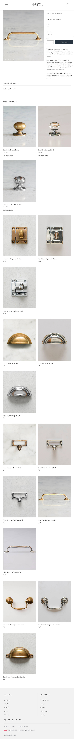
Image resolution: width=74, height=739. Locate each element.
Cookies (6, 726)
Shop (48, 13)
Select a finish (50, 32)
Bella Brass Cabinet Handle (47, 520)
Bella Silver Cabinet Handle (12, 572)
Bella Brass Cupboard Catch (12, 259)
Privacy (13, 726)
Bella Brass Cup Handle (10, 363)
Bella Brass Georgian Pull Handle (14, 625)
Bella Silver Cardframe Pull (47, 468)
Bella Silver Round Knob (46, 150)
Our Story (7, 700)
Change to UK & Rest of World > (27, 730)
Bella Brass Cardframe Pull (12, 468)
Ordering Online (44, 700)
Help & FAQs (44, 711)
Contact (42, 715)
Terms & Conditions (23, 726)
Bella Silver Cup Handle (45, 363)
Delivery (42, 704)
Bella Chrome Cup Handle (11, 416)
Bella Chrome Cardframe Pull (13, 520)
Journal (6, 707)
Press (5, 711)
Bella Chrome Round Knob (12, 204)
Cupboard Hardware (56, 13)
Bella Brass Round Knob (11, 150)
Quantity (49, 39)
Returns (42, 707)
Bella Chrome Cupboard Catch (13, 311)
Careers (6, 715)
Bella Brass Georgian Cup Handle (14, 677)
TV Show (7, 704)
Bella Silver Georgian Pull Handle (49, 625)
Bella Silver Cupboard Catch (47, 259)
